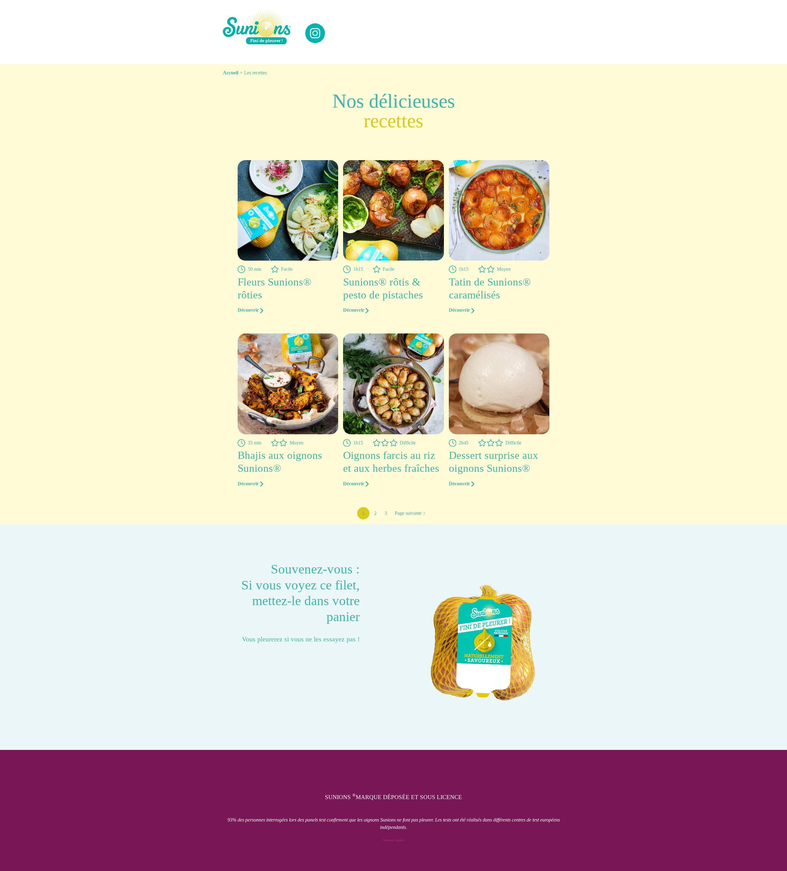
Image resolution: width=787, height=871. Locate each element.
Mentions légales (393, 840)
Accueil (230, 72)
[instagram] (315, 33)
